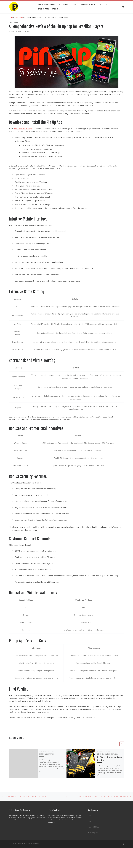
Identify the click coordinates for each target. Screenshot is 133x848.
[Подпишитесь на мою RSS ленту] (123, 844)
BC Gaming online (93, 833)
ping (12, 31)
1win (89, 815)
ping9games (19, 843)
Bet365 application (46, 754)
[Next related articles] (121, 744)
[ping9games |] (22, 6)
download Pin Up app (23, 128)
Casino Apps (18, 17)
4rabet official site (93, 827)
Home (11, 17)
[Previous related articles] (116, 744)
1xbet (90, 821)
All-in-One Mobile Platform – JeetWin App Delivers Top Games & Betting (109, 757)
